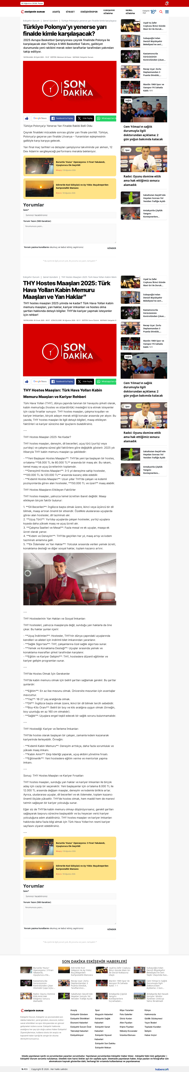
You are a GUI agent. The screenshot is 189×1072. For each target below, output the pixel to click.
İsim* (26, 210)
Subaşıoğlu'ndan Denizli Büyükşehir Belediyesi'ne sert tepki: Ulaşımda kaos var (154, 41)
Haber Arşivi (151, 1035)
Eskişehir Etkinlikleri (79, 1018)
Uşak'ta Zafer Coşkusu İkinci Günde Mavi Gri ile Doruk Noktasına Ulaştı (154, 26)
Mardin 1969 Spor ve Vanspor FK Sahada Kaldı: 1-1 (153, 87)
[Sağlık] (144, 109)
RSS (25, 1069)
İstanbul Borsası (127, 1035)
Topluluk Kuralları (153, 1026)
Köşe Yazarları (126, 1010)
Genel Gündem (50, 20)
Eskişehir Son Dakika (105, 1043)
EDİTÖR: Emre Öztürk (90, 320)
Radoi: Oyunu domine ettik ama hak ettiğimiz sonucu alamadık (142, 180)
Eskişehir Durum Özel (80, 1026)
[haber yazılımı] (162, 1069)
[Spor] (144, 158)
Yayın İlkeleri (151, 1022)
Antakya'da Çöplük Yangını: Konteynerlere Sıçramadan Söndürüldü (153, 213)
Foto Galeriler (126, 1014)
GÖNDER (111, 248)
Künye (148, 1010)
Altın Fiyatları (126, 1022)
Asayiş (73, 1010)
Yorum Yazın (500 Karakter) (37, 221)
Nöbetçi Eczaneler (128, 1031)
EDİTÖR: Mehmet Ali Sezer (60, 57)
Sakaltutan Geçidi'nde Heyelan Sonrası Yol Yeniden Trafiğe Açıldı (154, 198)
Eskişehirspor (77, 1035)
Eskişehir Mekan (103, 1047)
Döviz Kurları (126, 1018)
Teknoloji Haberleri (79, 1031)
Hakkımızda (150, 1014)
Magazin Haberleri (104, 1014)
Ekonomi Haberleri (79, 1022)
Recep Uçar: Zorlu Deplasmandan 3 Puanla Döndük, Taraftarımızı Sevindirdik (152, 72)
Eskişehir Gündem (79, 1014)
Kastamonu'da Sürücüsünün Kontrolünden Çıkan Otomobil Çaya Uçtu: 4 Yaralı (153, 56)
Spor (97, 1010)
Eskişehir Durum (31, 20)
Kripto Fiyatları (127, 1026)
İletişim (148, 1031)
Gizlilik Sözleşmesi (153, 1018)
